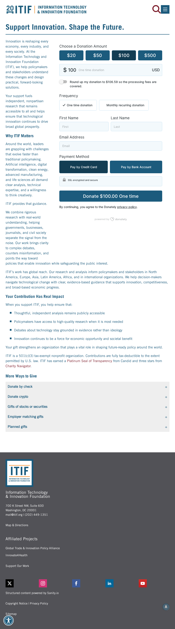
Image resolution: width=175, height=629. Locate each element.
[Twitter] (10, 583)
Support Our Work (17, 565)
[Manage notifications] (166, 606)
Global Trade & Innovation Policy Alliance (33, 548)
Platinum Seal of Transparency (89, 361)
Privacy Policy (39, 603)
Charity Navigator (18, 366)
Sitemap (11, 613)
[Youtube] (154, 583)
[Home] (47, 9)
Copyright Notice (17, 603)
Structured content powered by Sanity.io (32, 592)
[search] (156, 9)
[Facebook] (87, 583)
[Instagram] (54, 583)
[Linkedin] (120, 583)
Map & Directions (17, 525)
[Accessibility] (8, 620)
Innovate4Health (17, 555)
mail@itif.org (14, 514)
